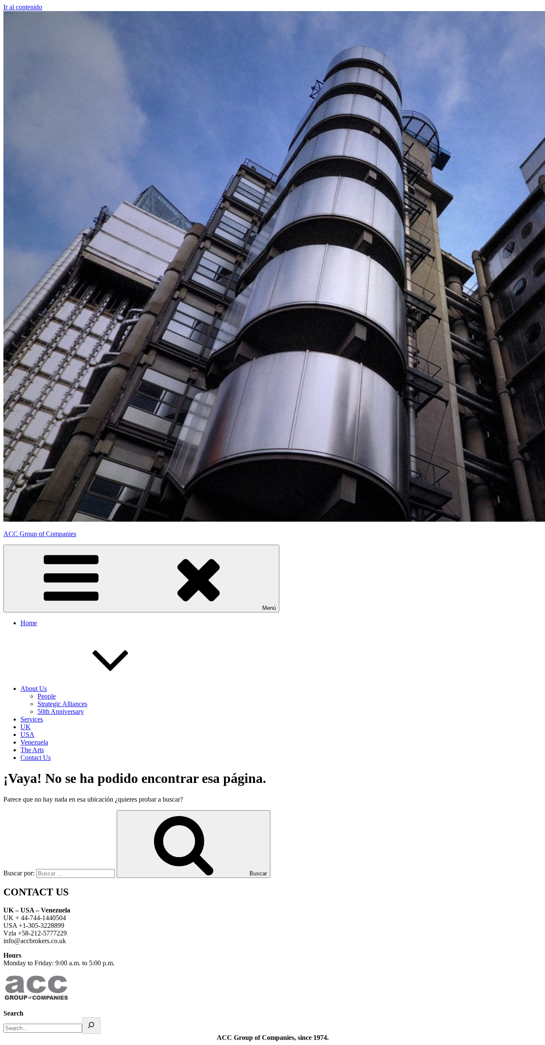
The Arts (32, 749)
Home (28, 622)
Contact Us (35, 757)
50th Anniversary (60, 711)
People (46, 696)
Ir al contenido (22, 7)
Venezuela (34, 742)
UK (25, 726)
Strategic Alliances (62, 703)
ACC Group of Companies (39, 533)
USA (27, 734)
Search (13, 1013)
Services (31, 719)
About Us (33, 688)
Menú (269, 608)
